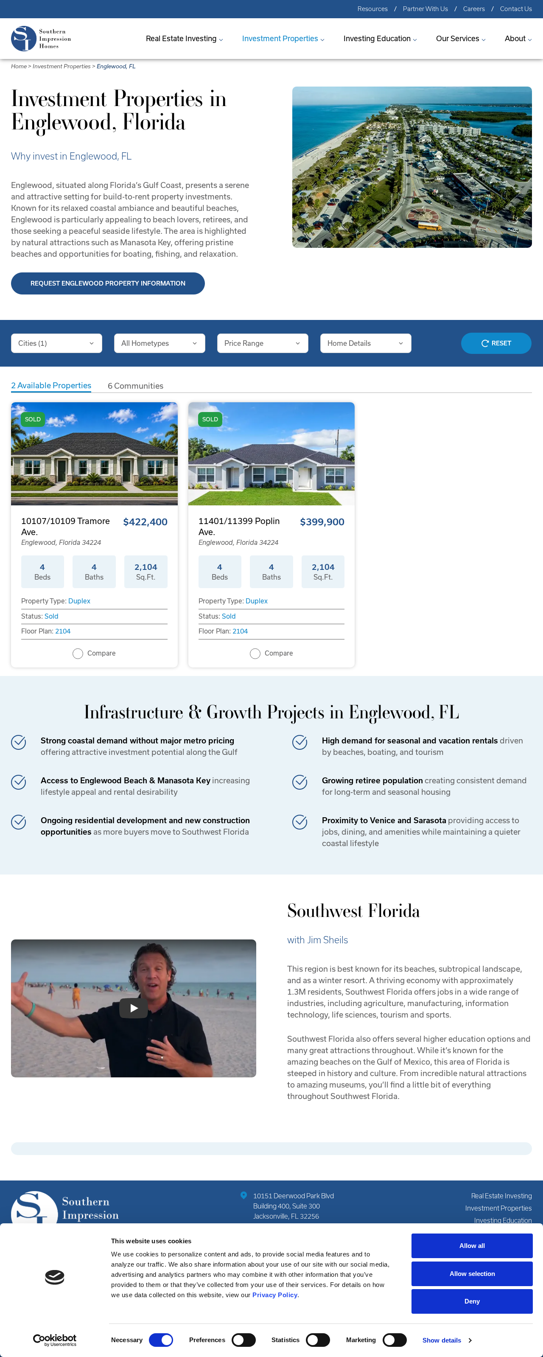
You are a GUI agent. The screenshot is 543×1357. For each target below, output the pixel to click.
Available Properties (51, 385)
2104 (62, 631)
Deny (472, 1301)
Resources (373, 9)
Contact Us (516, 9)
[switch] (244, 1340)
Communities (135, 385)
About (515, 38)
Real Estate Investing (181, 38)
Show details (442, 1340)
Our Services (457, 38)
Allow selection (472, 1273)
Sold (52, 616)
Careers (474, 9)
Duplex (79, 601)
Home (19, 66)
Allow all (472, 1245)
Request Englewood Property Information (108, 283)
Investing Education (377, 38)
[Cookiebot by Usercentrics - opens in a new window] (55, 1340)
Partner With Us (425, 9)
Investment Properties (280, 38)
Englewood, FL (116, 66)
